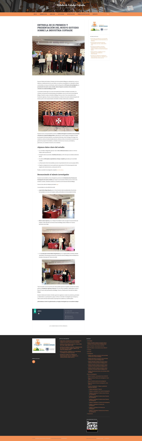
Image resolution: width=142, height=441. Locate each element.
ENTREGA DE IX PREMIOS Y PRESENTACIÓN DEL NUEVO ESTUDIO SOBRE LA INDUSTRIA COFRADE (58, 27)
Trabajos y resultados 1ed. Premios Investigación (99, 391)
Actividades (61, 14)
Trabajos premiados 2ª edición (95, 389)
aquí (57, 184)
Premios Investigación (84, 14)
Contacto (95, 14)
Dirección (52, 14)
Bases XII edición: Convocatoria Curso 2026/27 (97, 347)
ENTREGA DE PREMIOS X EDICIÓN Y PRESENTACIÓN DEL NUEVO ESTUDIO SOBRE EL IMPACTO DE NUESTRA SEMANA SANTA (99, 48)
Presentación (43, 14)
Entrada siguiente (70, 317)
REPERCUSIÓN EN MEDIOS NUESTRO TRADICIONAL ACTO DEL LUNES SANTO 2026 (98, 43)
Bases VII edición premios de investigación (97, 381)
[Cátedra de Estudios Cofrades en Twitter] (33, 361)
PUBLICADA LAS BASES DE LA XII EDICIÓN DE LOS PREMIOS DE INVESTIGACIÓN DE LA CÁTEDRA (99, 39)
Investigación (71, 14)
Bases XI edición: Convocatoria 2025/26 (95, 346)
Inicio (35, 14)
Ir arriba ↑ (107, 438)
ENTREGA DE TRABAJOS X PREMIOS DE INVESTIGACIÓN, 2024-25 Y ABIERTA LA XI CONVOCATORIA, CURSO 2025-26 (99, 56)
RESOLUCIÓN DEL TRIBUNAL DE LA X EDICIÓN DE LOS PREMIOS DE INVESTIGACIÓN (98, 52)
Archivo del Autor (39, 314)
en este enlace (60, 170)
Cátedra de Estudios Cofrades (71, 5)
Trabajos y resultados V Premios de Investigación (99, 402)
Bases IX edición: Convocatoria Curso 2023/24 (98, 376)
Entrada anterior (70, 316)
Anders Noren (99, 438)
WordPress (64, 438)
